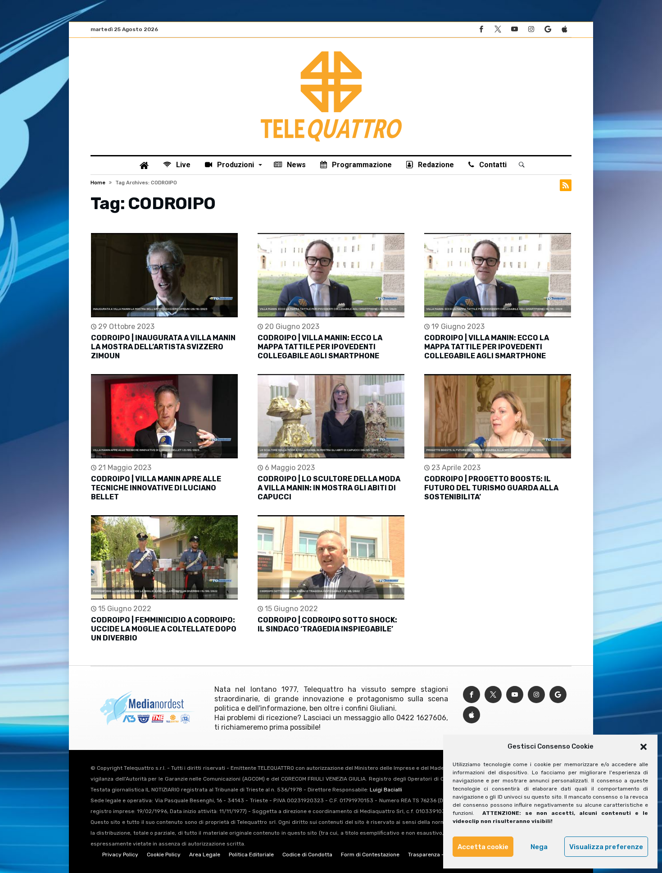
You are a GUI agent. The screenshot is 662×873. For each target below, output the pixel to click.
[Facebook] (481, 29)
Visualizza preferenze (606, 847)
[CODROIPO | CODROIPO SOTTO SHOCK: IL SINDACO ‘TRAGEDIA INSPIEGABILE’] (331, 557)
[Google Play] (547, 29)
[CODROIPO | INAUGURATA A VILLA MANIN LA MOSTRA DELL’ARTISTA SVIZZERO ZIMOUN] (164, 275)
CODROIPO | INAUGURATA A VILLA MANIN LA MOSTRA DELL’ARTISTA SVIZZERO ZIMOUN (163, 347)
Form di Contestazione (370, 854)
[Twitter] (497, 29)
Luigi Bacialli (386, 789)
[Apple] (564, 29)
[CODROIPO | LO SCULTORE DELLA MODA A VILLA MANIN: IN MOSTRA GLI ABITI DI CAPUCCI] (331, 416)
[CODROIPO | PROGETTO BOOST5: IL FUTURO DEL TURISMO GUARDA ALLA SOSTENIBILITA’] (497, 416)
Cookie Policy (164, 854)
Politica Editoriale (251, 854)
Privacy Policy (120, 854)
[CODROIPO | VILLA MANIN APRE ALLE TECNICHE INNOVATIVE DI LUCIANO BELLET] (164, 416)
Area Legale (204, 854)
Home (98, 183)
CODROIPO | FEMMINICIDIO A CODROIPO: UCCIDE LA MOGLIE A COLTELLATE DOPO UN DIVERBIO (163, 629)
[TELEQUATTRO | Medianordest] (331, 51)
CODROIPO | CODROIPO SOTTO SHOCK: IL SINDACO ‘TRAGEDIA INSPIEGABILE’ (327, 624)
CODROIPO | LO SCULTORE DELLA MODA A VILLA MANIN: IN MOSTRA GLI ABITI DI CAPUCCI (329, 488)
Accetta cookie (483, 847)
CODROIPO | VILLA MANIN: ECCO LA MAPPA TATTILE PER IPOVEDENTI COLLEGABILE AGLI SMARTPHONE (320, 347)
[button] (643, 746)
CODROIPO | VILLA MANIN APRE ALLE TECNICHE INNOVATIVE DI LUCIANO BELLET (156, 488)
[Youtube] (514, 29)
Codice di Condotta (307, 854)
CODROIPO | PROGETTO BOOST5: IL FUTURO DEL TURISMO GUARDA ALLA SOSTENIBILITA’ (491, 488)
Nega (539, 847)
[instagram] (531, 29)
